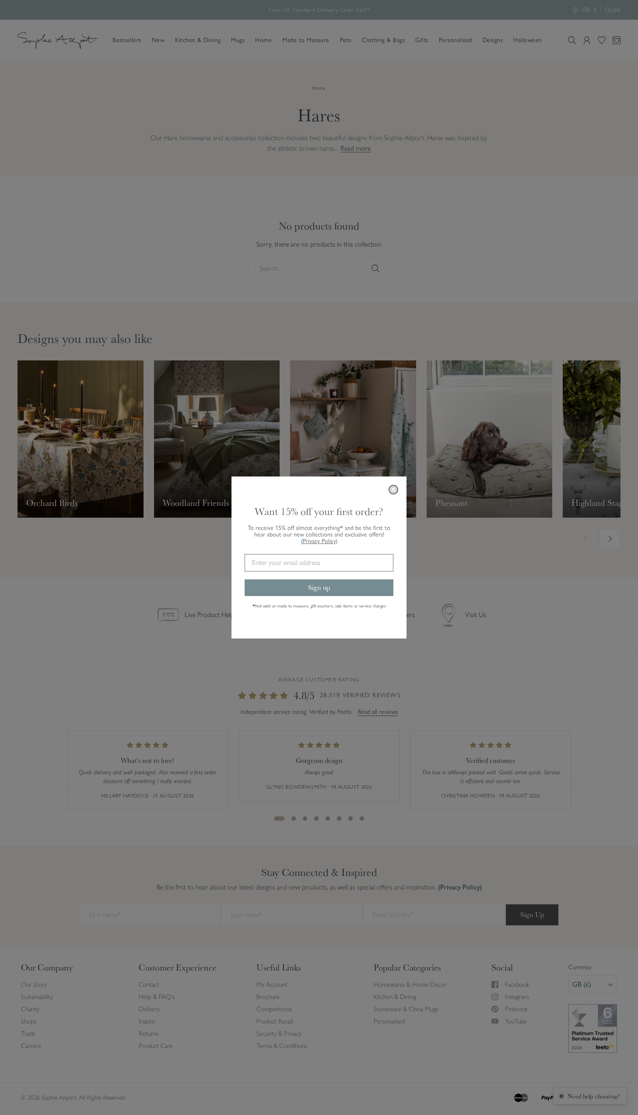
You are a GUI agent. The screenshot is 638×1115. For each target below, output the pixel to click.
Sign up (319, 587)
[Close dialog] (393, 489)
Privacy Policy (320, 541)
